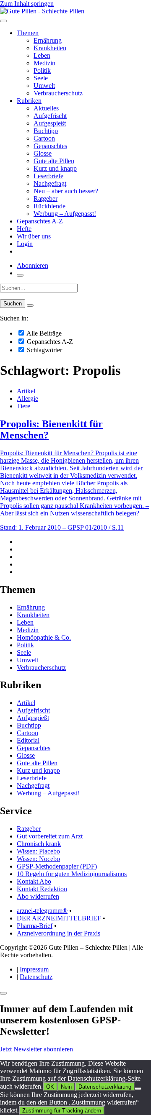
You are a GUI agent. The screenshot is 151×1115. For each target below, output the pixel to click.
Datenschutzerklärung (104, 1087)
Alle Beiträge (43, 333)
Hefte (24, 228)
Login (25, 243)
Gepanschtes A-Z (40, 221)
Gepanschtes (50, 145)
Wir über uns (34, 236)
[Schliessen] (3, 993)
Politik (42, 70)
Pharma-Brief (34, 925)
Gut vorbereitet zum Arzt (50, 836)
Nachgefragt (50, 183)
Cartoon (44, 138)
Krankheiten (50, 47)
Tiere (23, 406)
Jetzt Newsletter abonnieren (36, 1049)
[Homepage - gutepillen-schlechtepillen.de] (42, 11)
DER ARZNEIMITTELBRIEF (59, 918)
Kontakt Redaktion (42, 888)
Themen (28, 32)
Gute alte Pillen (54, 160)
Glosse (43, 153)
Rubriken (29, 100)
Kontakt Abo (34, 881)
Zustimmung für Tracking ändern (61, 1110)
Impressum (34, 969)
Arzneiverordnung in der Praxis (58, 933)
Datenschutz (36, 976)
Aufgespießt (50, 123)
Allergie (27, 398)
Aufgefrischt (50, 115)
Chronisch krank (39, 843)
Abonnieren (32, 265)
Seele (41, 78)
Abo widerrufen (38, 896)
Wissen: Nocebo (38, 858)
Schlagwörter (43, 350)
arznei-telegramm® (42, 910)
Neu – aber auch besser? (66, 191)
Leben (42, 55)
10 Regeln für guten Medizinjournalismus (72, 873)
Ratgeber (45, 198)
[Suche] (20, 275)
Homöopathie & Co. (44, 637)
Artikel (26, 391)
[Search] (30, 305)
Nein (66, 1087)
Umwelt (44, 85)
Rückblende (49, 206)
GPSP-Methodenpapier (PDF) (57, 866)
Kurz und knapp (55, 168)
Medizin (44, 63)
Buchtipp (46, 130)
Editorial (28, 740)
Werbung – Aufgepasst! (65, 213)
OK (50, 1087)
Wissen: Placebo (38, 851)
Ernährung (48, 40)
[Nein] (138, 1088)
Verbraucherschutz (58, 93)
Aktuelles (46, 108)
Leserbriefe (48, 175)
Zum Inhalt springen (27, 3)
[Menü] (3, 21)
